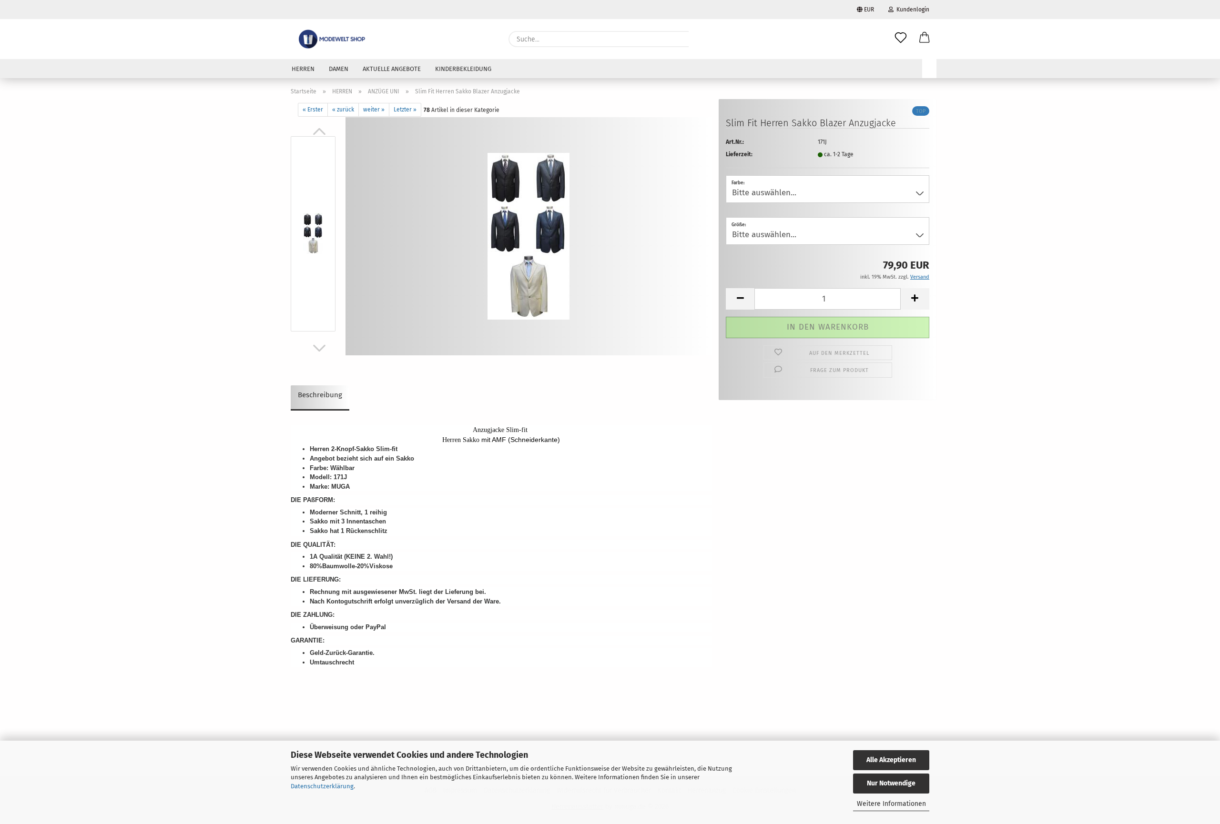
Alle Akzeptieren (891, 760)
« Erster (313, 109)
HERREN (303, 68)
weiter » (374, 109)
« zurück (343, 109)
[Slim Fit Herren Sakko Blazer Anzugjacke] (528, 235)
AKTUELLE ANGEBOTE (392, 68)
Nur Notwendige (891, 783)
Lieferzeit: (739, 154)
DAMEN (338, 68)
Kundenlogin (911, 9)
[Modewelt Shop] (333, 39)
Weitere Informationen (891, 804)
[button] (924, 39)
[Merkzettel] (901, 39)
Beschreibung (320, 395)
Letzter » (405, 109)
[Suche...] (700, 39)
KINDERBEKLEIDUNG (463, 68)
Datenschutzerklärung (322, 786)
